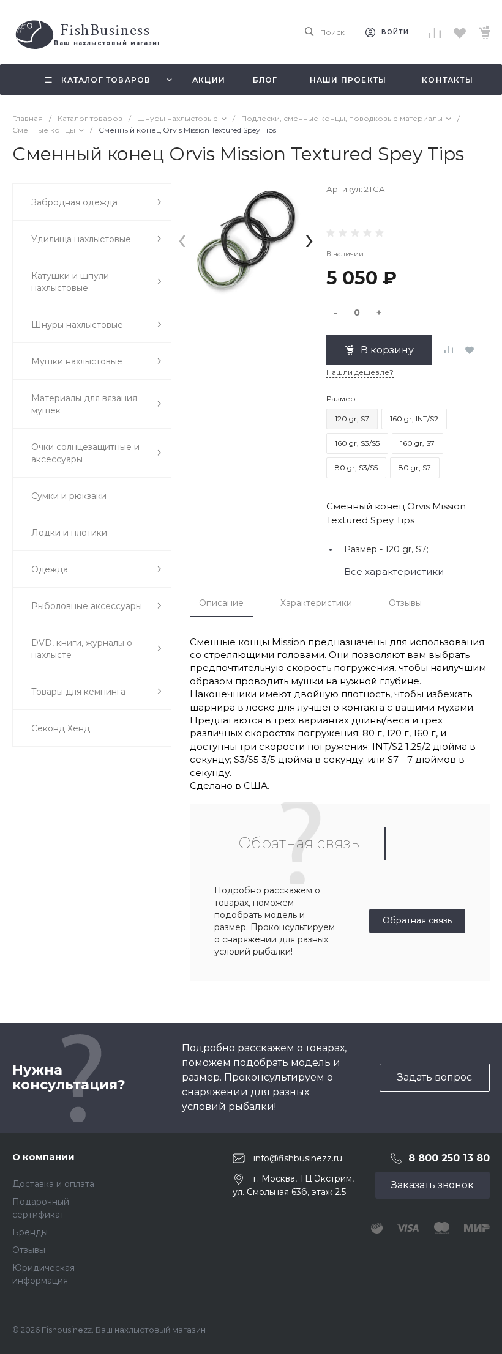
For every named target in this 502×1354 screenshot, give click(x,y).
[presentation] (182, 239)
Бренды (30, 1232)
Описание (221, 603)
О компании (43, 1157)
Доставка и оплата (53, 1183)
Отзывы (405, 603)
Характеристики (316, 603)
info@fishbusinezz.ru (297, 1158)
